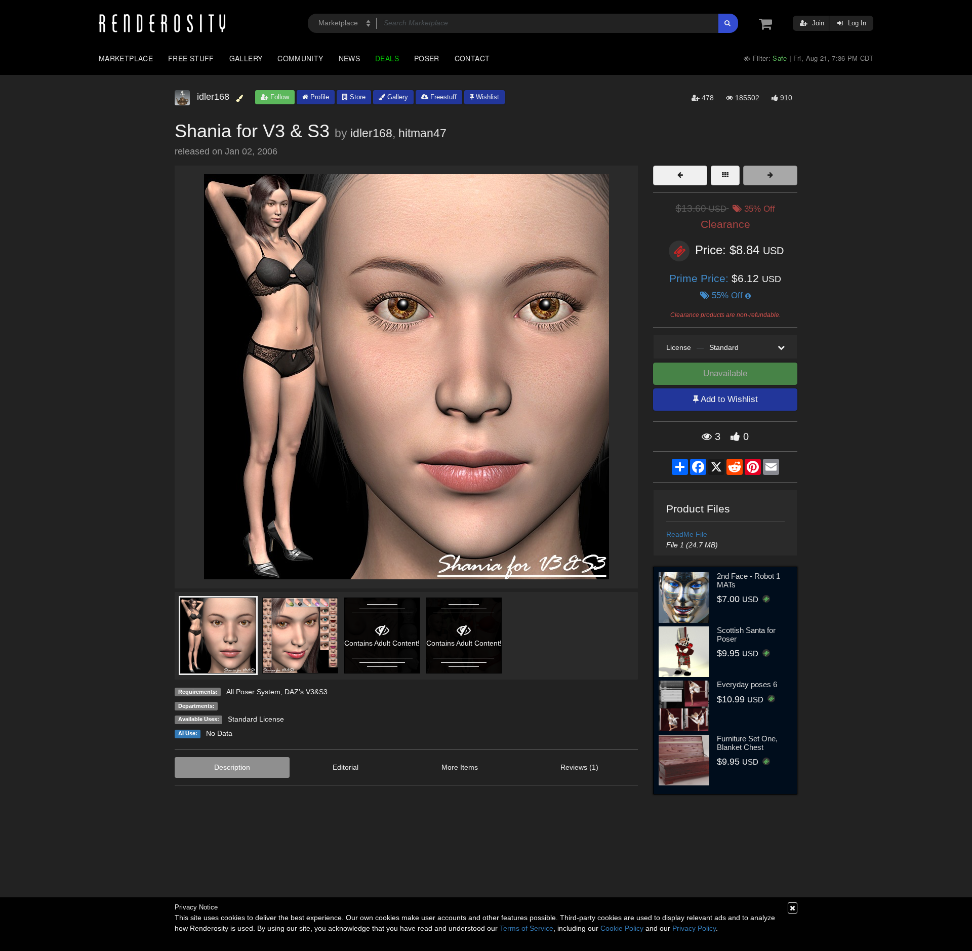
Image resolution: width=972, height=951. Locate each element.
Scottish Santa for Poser (746, 634)
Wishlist (486, 97)
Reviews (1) (579, 767)
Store (357, 97)
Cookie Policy (621, 928)
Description (232, 767)
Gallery (246, 58)
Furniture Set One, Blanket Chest (747, 742)
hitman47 (422, 133)
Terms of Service (526, 928)
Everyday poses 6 (747, 684)
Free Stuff (191, 58)
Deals (387, 58)
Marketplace (126, 58)
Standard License (256, 719)
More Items (459, 767)
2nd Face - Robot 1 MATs (748, 580)
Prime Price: (700, 278)
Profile (318, 97)
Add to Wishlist (728, 399)
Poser (426, 58)
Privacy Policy (694, 928)
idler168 (371, 133)
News (349, 58)
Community (300, 58)
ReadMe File (686, 534)
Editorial (345, 767)
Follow (278, 97)
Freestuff (442, 97)
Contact (472, 58)
